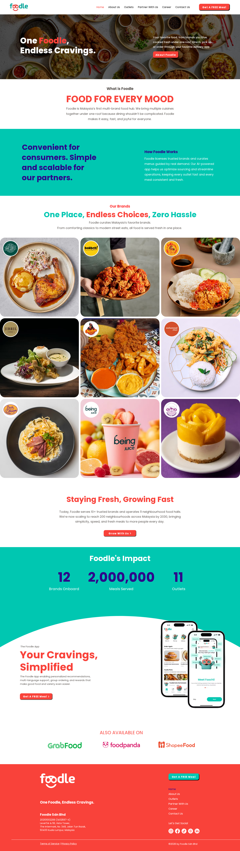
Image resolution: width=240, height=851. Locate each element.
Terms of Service (49, 843)
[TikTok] (184, 831)
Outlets (173, 799)
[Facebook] (177, 831)
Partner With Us (178, 804)
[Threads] (190, 831)
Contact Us (175, 814)
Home (172, 789)
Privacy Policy (69, 843)
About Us (174, 794)
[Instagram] (170, 831)
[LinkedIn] (197, 831)
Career (172, 809)
